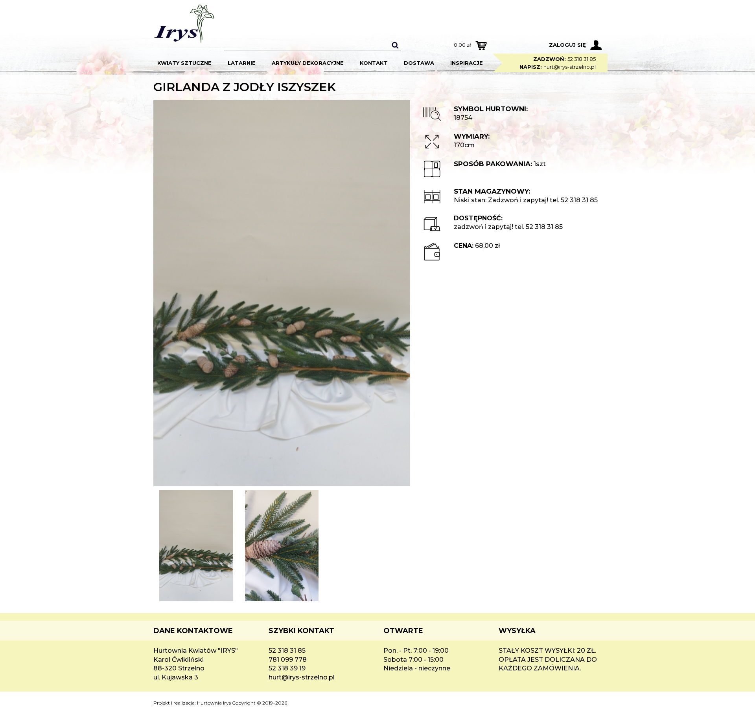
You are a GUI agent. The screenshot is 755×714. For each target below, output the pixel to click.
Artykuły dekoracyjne (308, 63)
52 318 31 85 (581, 59)
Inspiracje (466, 63)
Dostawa (419, 63)
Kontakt (374, 63)
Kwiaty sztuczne (184, 63)
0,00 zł (462, 45)
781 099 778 (288, 659)
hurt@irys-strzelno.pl (569, 67)
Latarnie (242, 63)
